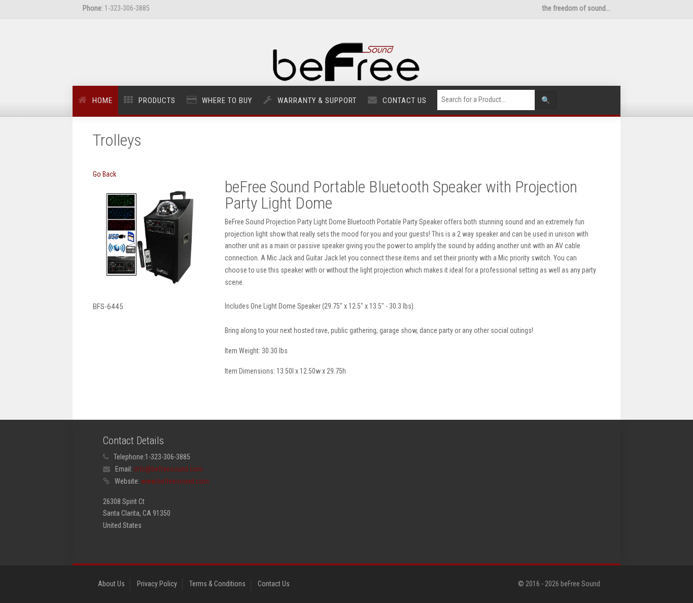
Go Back (104, 174)
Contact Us (405, 100)
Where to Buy (227, 100)
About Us (111, 584)
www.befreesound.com (175, 481)
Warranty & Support (317, 100)
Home (102, 100)
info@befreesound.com (168, 469)
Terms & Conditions (217, 584)
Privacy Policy (157, 584)
